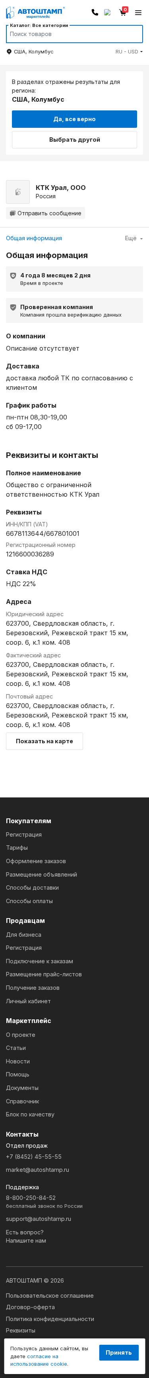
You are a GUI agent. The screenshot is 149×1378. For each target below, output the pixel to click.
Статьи (16, 1047)
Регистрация (24, 834)
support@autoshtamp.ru (38, 1218)
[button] (129, 51)
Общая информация (34, 238)
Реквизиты (20, 1330)
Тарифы (17, 847)
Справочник (22, 1101)
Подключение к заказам (39, 961)
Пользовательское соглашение (50, 1295)
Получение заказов (33, 987)
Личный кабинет (28, 1001)
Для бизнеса (23, 934)
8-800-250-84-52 (44, 1201)
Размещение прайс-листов (44, 974)
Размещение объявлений (41, 874)
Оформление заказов (36, 861)
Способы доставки (32, 887)
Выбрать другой (74, 139)
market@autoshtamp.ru (37, 1169)
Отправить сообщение (49, 213)
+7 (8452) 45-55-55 (34, 1156)
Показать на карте (44, 741)
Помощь (17, 1074)
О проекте (20, 1034)
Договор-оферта (30, 1307)
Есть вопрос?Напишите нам (26, 1236)
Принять (119, 1352)
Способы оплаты (29, 901)
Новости (18, 1061)
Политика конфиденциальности (50, 1318)
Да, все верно (74, 119)
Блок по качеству (30, 1114)
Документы (22, 1087)
